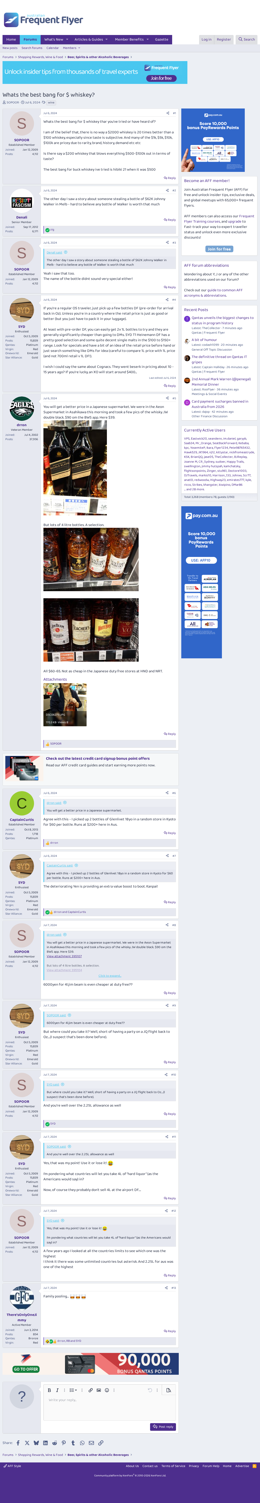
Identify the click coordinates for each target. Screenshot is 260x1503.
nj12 (212, 452)
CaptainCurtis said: (60, 865)
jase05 (208, 457)
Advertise (242, 1466)
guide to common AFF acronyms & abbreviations (213, 293)
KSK (186, 457)
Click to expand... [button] (110, 976)
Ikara (209, 447)
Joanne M (190, 461)
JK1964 (203, 452)
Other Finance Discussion (210, 416)
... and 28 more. (194, 489)
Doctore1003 (237, 471)
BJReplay (240, 457)
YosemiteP (197, 447)
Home (11, 40)
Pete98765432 (239, 447)
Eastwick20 (199, 438)
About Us (132, 1466)
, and (69, 1341)
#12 (173, 1210)
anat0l (188, 480)
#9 (174, 1005)
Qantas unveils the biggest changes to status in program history (223, 320)
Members (69, 48)
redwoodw (201, 480)
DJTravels (190, 475)
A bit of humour (204, 340)
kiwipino (224, 484)
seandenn (215, 438)
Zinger (211, 471)
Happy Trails (235, 461)
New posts (10, 48)
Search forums (32, 48)
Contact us (150, 1466)
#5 (174, 398)
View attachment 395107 (64, 956)
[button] (67, 39)
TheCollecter (224, 457)
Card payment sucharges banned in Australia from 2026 (220, 404)
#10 (173, 1074)
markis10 (205, 475)
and (70, 912)
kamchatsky (232, 466)
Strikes (197, 484)
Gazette (161, 40)
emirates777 (235, 480)
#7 (174, 856)
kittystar (222, 452)
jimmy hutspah (212, 466)
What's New (53, 40)
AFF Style (14, 1466)
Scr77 (247, 475)
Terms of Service (173, 1466)
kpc (186, 447)
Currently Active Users (204, 430)
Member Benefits (129, 40)
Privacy (194, 1466)
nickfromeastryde (241, 452)
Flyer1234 (221, 447)
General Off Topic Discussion (212, 349)
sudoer (220, 461)
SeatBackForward (225, 443)
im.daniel (229, 438)
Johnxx (237, 475)
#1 (174, 113)
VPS (187, 438)
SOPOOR (13, 102)
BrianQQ (197, 457)
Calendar (52, 48)
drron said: (54, 803)
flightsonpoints (195, 471)
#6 (174, 793)
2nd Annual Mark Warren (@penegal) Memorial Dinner (221, 382)
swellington (192, 466)
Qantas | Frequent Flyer (208, 332)
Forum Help (211, 1466)
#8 (174, 925)
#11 (174, 1136)
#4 (174, 299)
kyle (248, 480)
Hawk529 (190, 452)
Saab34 (189, 443)
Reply (172, 178)
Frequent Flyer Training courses (219, 219)
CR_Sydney (206, 461)
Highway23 (218, 480)
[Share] (168, 113)
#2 (174, 190)
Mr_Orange (203, 443)
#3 (174, 242)
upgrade (234, 222)
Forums (30, 40)
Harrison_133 (222, 475)
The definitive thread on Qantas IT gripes (219, 359)
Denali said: (54, 252)
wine (51, 102)
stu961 (222, 471)
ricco (187, 484)
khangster (210, 484)
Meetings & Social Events (209, 394)
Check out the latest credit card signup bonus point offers (98, 758)
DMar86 (237, 484)
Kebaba (243, 443)
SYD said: (53, 1084)
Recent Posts (196, 309)
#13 (173, 1287)
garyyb (241, 438)
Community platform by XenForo (130, 1475)
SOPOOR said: (56, 1015)
